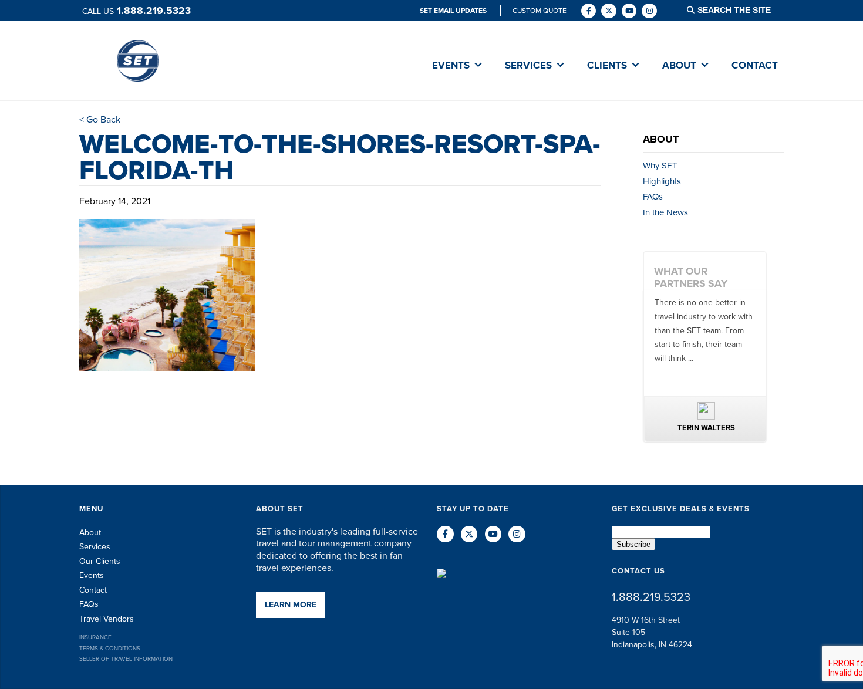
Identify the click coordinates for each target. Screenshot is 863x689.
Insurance (95, 637)
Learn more (290, 605)
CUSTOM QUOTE (540, 10)
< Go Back (99, 119)
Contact (93, 590)
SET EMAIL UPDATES (454, 10)
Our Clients (99, 561)
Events (91, 575)
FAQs (653, 196)
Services (94, 547)
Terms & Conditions (109, 648)
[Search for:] (741, 10)
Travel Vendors (106, 619)
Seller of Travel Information (126, 658)
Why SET (660, 165)
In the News (665, 212)
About (90, 532)
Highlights (662, 181)
